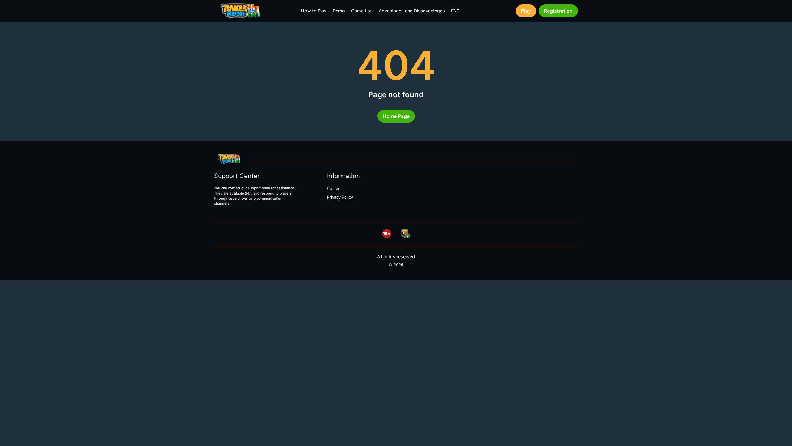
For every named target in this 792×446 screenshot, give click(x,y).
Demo (339, 10)
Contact (334, 188)
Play (526, 11)
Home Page (396, 116)
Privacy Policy (340, 197)
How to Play (313, 10)
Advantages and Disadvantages (412, 10)
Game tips (361, 10)
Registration (558, 11)
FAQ (455, 10)
